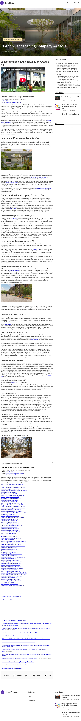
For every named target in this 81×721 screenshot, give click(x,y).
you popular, (7, 324)
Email (49, 675)
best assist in (36, 249)
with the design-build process (38, 177)
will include (13, 208)
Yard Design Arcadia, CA (7, 539)
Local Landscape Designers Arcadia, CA (11, 554)
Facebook (19, 675)
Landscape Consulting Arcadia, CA (10, 516)
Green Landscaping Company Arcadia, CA (12, 498)
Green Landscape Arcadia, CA (9, 492)
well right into (35, 339)
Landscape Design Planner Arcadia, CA (11, 503)
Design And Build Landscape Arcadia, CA (12, 505)
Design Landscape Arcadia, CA (9, 514)
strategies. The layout (12, 182)
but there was (15, 382)
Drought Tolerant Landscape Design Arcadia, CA (14, 490)
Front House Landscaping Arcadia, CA (11, 538)
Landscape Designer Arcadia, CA (9, 533)
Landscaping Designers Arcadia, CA (10, 565)
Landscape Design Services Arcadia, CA (68, 76)
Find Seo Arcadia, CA (6, 599)
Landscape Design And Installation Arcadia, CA (13, 512)
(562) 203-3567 (6, 100)
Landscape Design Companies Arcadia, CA (69, 85)
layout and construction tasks (43, 188)
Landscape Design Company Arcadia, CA (12, 484)
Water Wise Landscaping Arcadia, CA (11, 509)
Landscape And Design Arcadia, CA (10, 531)
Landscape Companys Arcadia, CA (10, 489)
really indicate (14, 218)
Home (68, 2)
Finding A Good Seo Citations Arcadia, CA (12, 596)
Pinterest (38, 675)
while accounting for (13, 270)
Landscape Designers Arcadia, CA (10, 497)
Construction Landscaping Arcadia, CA (11, 525)
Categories (77, 2)
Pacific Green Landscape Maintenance (12, 102)
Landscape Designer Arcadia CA (12, 39)
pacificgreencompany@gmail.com (14, 473)
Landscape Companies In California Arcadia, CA (13, 517)
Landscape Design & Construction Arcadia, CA (13, 541)
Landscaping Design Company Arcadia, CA (12, 495)
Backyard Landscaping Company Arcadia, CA (13, 508)
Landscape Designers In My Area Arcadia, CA (13, 487)
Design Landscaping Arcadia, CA (9, 519)
